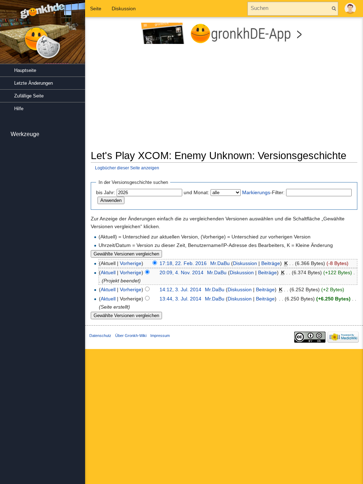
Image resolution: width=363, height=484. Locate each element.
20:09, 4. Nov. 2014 (181, 272)
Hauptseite (25, 70)
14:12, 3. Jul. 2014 (180, 289)
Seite (95, 8)
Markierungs (256, 192)
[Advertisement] (224, 99)
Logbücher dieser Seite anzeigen (127, 167)
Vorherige (130, 263)
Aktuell (108, 272)
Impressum (160, 335)
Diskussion (245, 263)
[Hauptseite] (42, 35)
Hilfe (18, 108)
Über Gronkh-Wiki (130, 335)
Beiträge (270, 263)
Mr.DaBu (220, 263)
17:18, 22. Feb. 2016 (183, 263)
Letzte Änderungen (33, 83)
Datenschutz (100, 335)
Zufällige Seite (29, 96)
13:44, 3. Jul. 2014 (180, 299)
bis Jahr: (105, 192)
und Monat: (196, 192)
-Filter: (263, 192)
